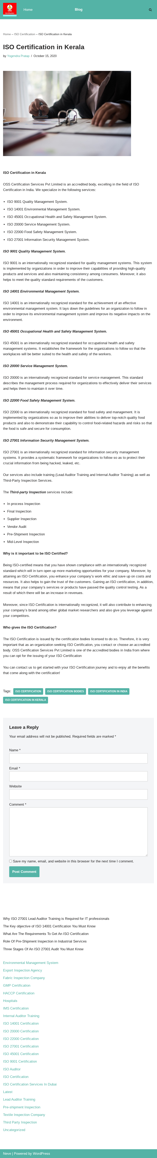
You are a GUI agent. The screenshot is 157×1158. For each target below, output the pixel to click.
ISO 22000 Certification (21, 1039)
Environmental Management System (30, 963)
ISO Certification (24, 34)
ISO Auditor (12, 1069)
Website (15, 786)
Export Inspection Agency (22, 970)
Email (14, 768)
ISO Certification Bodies (65, 691)
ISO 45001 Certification (21, 1054)
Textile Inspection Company (24, 1115)
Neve (7, 1154)
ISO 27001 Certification (21, 1046)
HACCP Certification (18, 993)
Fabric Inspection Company (24, 978)
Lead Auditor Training (19, 1099)
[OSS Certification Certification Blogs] (10, 9)
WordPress (41, 1154)
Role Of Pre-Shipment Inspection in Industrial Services (45, 941)
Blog (78, 9)
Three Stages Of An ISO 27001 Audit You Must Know (43, 949)
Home (28, 10)
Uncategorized (14, 1130)
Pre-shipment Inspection (21, 1107)
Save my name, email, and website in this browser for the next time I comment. (73, 861)
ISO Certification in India (108, 691)
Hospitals (10, 1001)
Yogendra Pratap (18, 56)
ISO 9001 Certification (20, 1061)
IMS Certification (16, 1008)
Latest (7, 1092)
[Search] (150, 9)
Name (15, 750)
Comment (17, 804)
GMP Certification (16, 985)
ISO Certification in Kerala (25, 699)
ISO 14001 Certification (21, 1023)
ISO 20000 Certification (21, 1031)
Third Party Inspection (20, 1122)
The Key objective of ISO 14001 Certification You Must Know (49, 926)
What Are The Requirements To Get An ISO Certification (46, 934)
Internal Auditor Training (21, 1016)
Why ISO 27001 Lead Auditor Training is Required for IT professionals (56, 919)
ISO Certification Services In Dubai (30, 1084)
